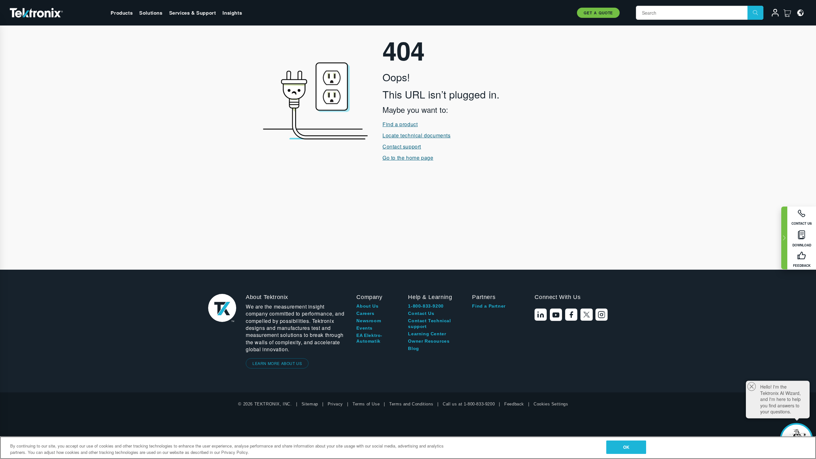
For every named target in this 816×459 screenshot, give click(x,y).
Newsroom (368, 320)
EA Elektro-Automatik (369, 338)
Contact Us (421, 313)
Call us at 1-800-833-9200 (469, 404)
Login (772, 14)
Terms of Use (366, 404)
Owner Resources (428, 341)
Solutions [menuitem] (150, 12)
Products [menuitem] (122, 12)
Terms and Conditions (411, 404)
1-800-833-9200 (425, 306)
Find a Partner (488, 306)
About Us (367, 306)
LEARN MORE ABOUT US (277, 363)
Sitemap (310, 404)
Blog (413, 348)
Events (364, 328)
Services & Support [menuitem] (192, 12)
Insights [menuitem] (232, 12)
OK (626, 447)
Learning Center (427, 333)
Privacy (335, 404)
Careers (365, 313)
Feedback (514, 404)
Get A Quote (598, 13)
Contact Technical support (429, 323)
